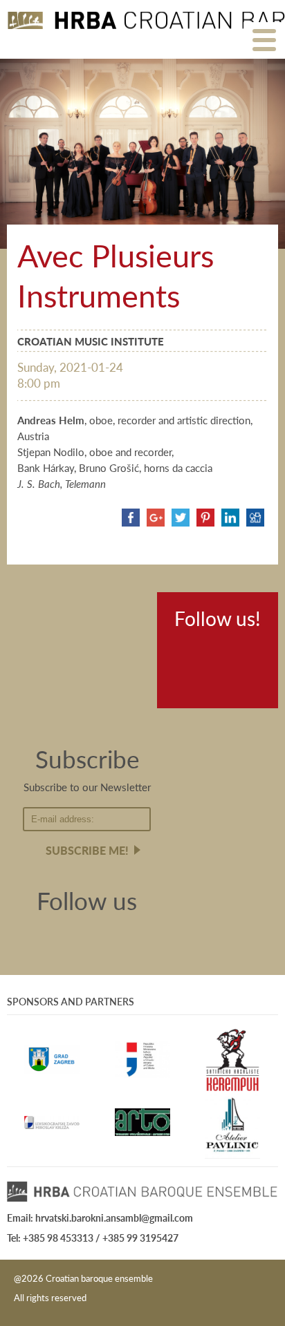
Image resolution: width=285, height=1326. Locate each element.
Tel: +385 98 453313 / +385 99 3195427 (92, 1237)
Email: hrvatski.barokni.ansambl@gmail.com (100, 1217)
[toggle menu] (264, 39)
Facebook (188, 652)
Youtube (231, 652)
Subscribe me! (87, 850)
